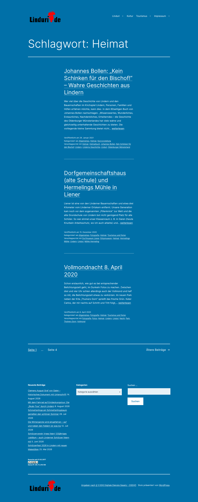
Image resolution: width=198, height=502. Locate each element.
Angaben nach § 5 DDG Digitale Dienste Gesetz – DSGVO (108, 485)
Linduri (116, 16)
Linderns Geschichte (91, 147)
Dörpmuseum (106, 238)
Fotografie (94, 235)
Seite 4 (52, 349)
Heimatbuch (94, 144)
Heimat (93, 141)
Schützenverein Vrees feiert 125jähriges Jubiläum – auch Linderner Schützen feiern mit (48, 437)
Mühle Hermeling (92, 241)
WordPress (164, 485)
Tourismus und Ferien (116, 235)
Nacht (122, 318)
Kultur (130, 16)
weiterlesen (118, 128)
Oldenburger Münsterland (119, 147)
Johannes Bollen (108, 144)
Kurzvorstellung (104, 141)
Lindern (78, 147)
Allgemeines (84, 141)
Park (128, 318)
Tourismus (141, 16)
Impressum (160, 16)
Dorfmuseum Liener (90, 238)
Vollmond (81, 321)
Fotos (94, 318)
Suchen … (132, 385)
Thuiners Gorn (70, 321)
